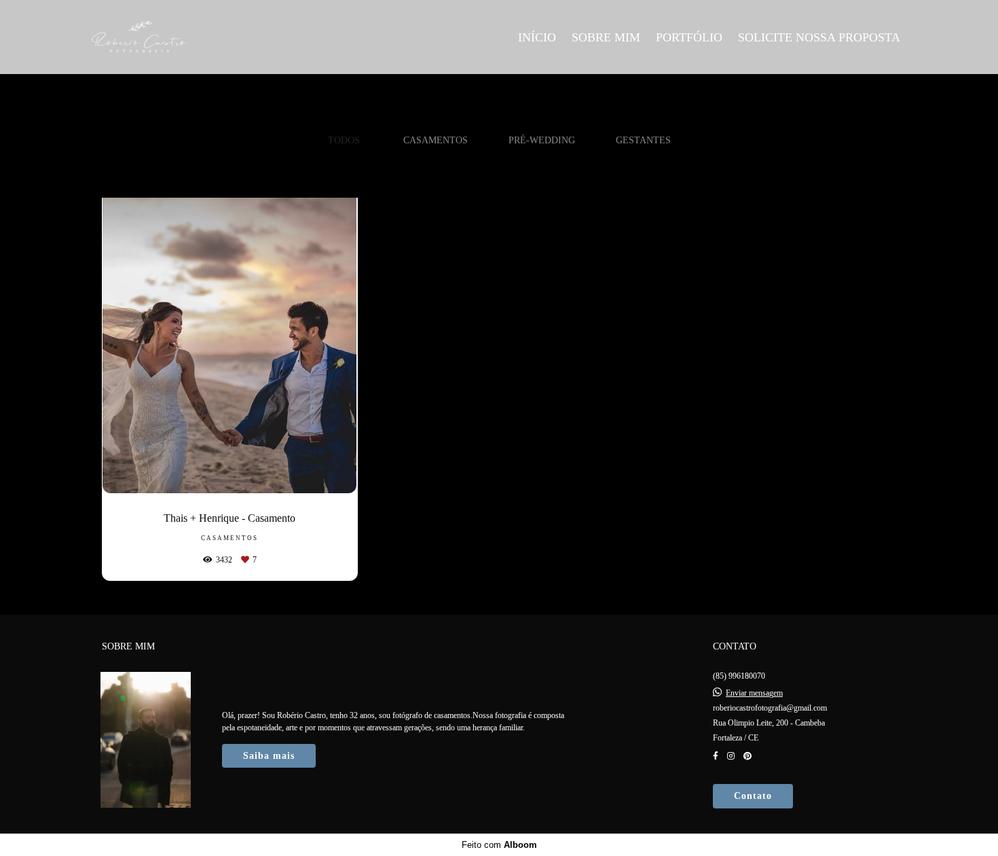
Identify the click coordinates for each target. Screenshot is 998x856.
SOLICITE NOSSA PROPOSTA (819, 37)
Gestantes (643, 140)
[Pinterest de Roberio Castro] (747, 756)
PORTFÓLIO (689, 37)
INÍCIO (537, 37)
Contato (753, 796)
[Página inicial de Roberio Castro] (187, 37)
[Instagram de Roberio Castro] (731, 756)
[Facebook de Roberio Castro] (715, 756)
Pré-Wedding (542, 140)
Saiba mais (269, 756)
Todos (344, 140)
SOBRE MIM (606, 37)
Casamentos (435, 140)
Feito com (499, 845)
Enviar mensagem (754, 693)
